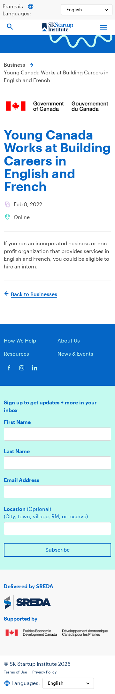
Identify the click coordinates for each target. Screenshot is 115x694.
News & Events (75, 354)
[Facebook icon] (9, 368)
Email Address (21, 480)
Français (13, 6)
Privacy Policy (44, 672)
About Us (68, 340)
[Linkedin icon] (34, 368)
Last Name (17, 451)
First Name (17, 422)
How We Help (20, 340)
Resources (16, 354)
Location (27, 509)
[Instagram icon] (22, 368)
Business (14, 65)
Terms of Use (15, 672)
